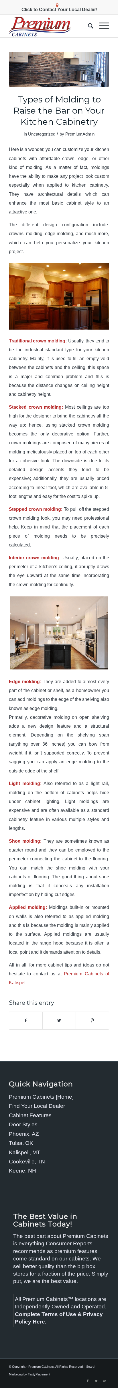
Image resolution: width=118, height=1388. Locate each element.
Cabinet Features (30, 1115)
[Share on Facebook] (25, 1020)
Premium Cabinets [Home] (41, 1097)
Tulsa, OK (21, 1143)
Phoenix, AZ (24, 1134)
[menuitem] (87, 26)
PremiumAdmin (80, 134)
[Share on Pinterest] (92, 1020)
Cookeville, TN (27, 1162)
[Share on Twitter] (59, 1020)
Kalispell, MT (24, 1152)
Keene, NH (22, 1171)
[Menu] (101, 26)
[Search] (87, 26)
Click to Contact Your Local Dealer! (59, 9)
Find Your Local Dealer (37, 1106)
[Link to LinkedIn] (105, 1381)
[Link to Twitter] (96, 1381)
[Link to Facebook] (87, 1381)
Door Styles (23, 1124)
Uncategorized (41, 134)
